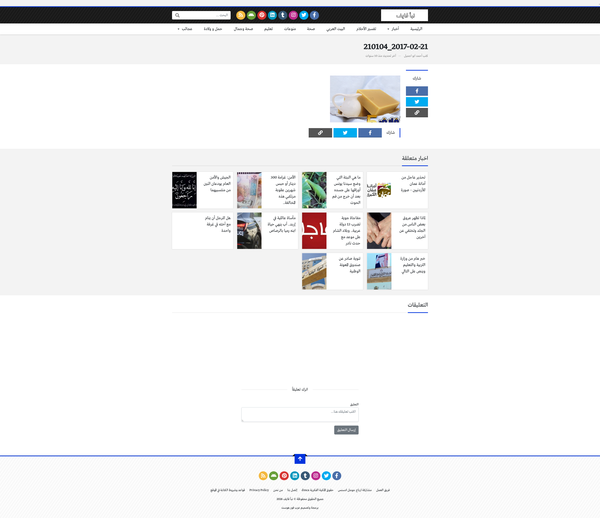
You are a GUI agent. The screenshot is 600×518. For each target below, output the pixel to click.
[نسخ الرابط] (417, 112)
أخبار (395, 29)
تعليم (268, 29)
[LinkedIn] (272, 15)
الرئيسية (416, 29)
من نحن (278, 490)
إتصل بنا (292, 490)
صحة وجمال (243, 29)
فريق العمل (383, 490)
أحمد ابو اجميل (413, 56)
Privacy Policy (259, 490)
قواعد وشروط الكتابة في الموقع (227, 490)
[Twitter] (303, 15)
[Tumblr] (282, 15)
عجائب (187, 29)
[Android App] (251, 15)
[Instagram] (293, 15)
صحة (311, 29)
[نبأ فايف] (404, 15)
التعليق (354, 405)
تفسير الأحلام (366, 29)
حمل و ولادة (213, 29)
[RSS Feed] (240, 15)
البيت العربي (335, 29)
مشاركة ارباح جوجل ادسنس (355, 490)
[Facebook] (314, 15)
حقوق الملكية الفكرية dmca (318, 490)
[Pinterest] (261, 15)
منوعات (290, 29)
